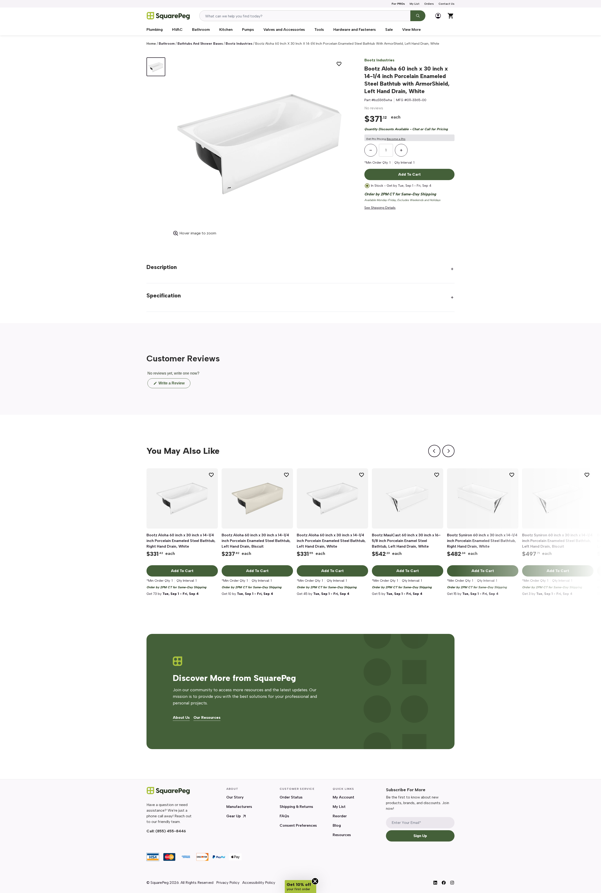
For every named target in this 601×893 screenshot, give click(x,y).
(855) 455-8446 (170, 831)
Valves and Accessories (284, 29)
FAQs (284, 816)
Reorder (340, 816)
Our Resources (206, 718)
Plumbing (154, 29)
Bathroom (201, 29)
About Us (181, 718)
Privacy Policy (227, 882)
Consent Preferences (298, 825)
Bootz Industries (239, 44)
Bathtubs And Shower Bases (200, 44)
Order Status (291, 797)
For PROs (398, 3)
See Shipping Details (380, 208)
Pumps (248, 29)
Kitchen (226, 29)
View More (411, 29)
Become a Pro (396, 139)
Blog (337, 825)
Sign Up (420, 836)
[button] (300, 886)
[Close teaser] (315, 881)
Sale (389, 29)
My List (415, 3)
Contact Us (447, 3)
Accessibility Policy (258, 882)
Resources (342, 835)
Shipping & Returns (296, 806)
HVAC (177, 29)
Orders (429, 3)
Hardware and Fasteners (354, 29)
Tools (319, 29)
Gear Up (233, 816)
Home (151, 44)
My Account (343, 797)
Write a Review (174, 384)
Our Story (235, 797)
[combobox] (304, 15)
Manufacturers (239, 806)
